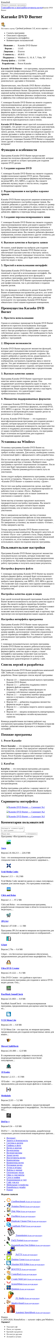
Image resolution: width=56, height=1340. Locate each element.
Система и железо (15, 1143)
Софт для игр (13, 1182)
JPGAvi (4, 921)
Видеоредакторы (14, 1153)
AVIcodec (5, 1072)
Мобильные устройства (17, 1185)
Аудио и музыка (14, 1167)
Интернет (11, 1138)
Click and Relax (8, 895)
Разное (10, 1190)
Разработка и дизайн (16, 1187)
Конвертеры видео (15, 1162)
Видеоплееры (13, 1150)
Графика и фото (14, 1145)
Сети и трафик (13, 1177)
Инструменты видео (33, 7)
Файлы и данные (14, 1170)
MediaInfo (6, 1095)
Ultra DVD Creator (10, 968)
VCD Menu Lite (8, 1020)
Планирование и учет (17, 1180)
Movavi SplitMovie (9, 1046)
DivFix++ (5, 1121)
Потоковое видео (14, 1165)
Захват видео (13, 1155)
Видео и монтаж (16, 7)
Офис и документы (15, 1175)
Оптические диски (15, 1172)
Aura (3, 848)
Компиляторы (13, 1160)
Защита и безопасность (17, 1140)
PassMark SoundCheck (12, 994)
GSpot (4, 945)
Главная (4, 7)
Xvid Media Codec (9, 872)
